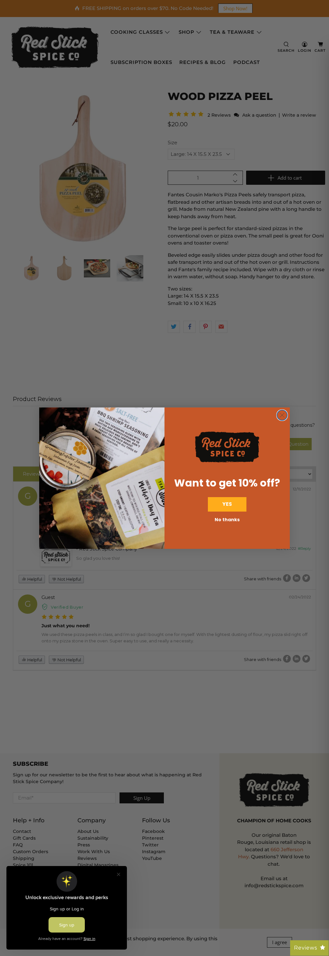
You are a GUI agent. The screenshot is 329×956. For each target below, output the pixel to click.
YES (227, 504)
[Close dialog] (282, 415)
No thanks (227, 519)
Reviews (305, 948)
